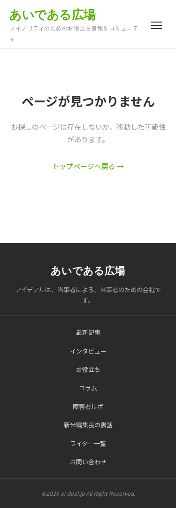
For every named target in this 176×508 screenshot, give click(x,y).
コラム (88, 388)
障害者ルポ (88, 406)
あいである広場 (52, 14)
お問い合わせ (88, 461)
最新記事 (88, 332)
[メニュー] (156, 25)
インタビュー (88, 350)
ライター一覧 (88, 443)
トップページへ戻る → (88, 166)
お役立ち (88, 369)
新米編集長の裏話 (88, 424)
